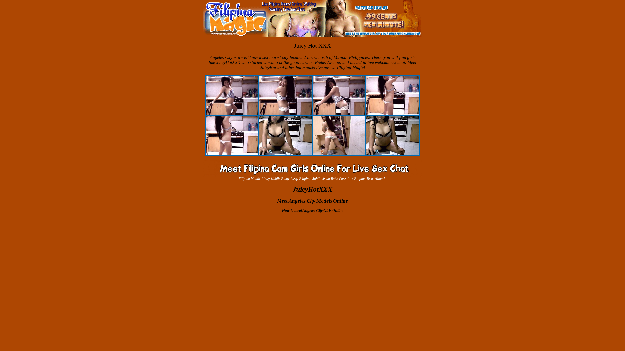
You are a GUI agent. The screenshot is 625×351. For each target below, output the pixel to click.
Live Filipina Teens (360, 179)
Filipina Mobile (249, 179)
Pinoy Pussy (289, 179)
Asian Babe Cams (334, 179)
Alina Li (380, 179)
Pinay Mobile (270, 179)
